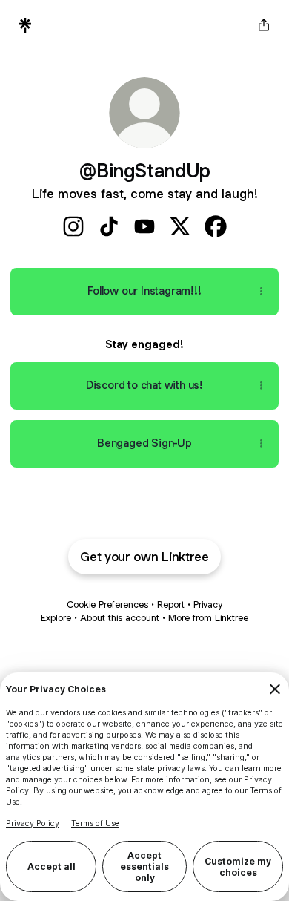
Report (171, 604)
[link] (73, 226)
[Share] (261, 292)
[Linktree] (25, 25)
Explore (56, 618)
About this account (119, 618)
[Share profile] (264, 25)
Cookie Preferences (107, 604)
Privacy (207, 604)
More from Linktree (208, 618)
